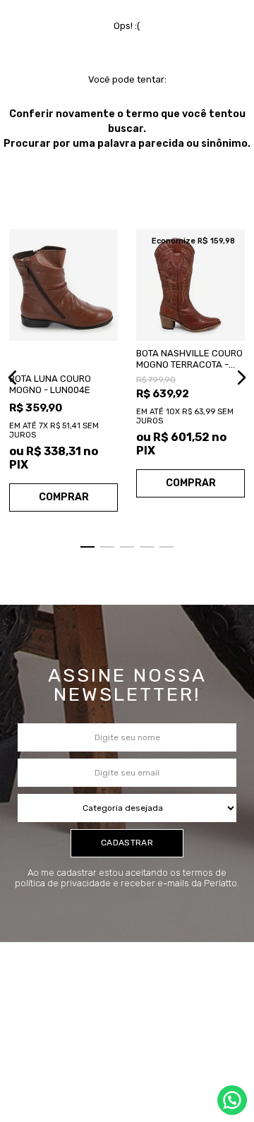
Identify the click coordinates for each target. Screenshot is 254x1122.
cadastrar (127, 842)
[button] (12, 377)
